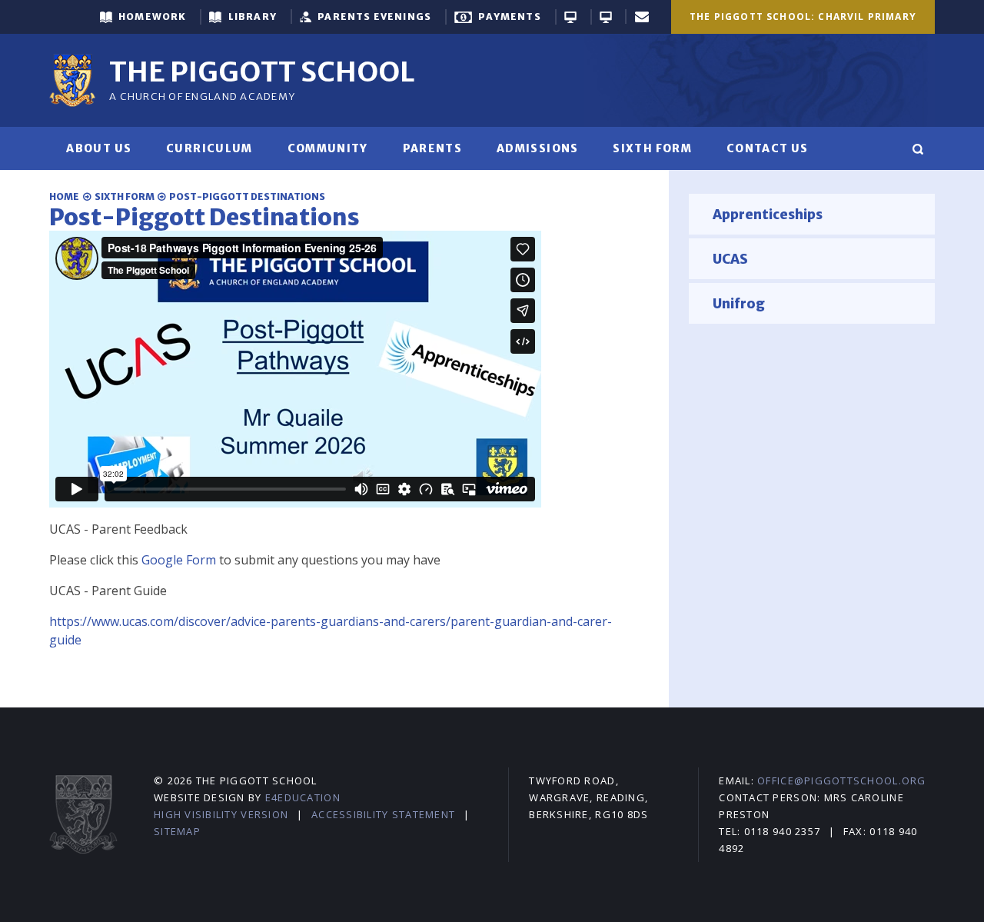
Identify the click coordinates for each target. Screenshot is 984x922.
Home (64, 196)
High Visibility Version (221, 814)
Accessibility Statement (383, 814)
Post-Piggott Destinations (247, 196)
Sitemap (177, 831)
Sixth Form (125, 196)
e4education (303, 797)
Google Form (178, 559)
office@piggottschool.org (841, 780)
